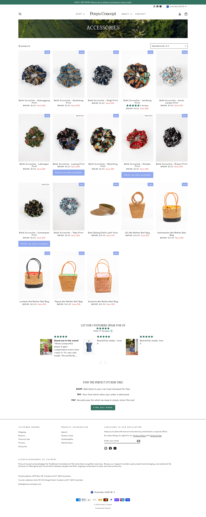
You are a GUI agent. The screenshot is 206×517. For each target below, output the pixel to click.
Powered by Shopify (103, 508)
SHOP (79, 14)
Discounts (22, 446)
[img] (103, 328)
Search (64, 432)
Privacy (21, 443)
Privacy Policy (139, 435)
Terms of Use (24, 439)
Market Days (67, 443)
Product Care (67, 435)
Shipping (22, 432)
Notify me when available (68, 172)
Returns (21, 435)
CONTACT (140, 14)
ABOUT (125, 14)
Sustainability (67, 439)
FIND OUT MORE (103, 407)
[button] (133, 105)
